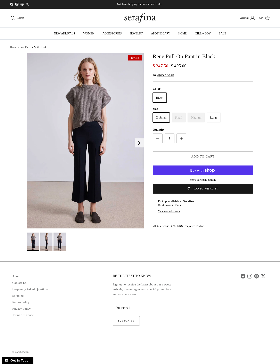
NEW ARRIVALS (64, 33)
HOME (182, 33)
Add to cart (202, 156)
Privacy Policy (21, 308)
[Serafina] (140, 18)
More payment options (203, 179)
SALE (222, 33)
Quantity (159, 129)
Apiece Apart (165, 74)
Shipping (18, 295)
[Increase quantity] (181, 138)
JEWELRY (136, 33)
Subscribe (126, 320)
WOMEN (88, 33)
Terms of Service (23, 315)
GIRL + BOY (203, 33)
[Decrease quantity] (158, 138)
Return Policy (21, 302)
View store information (169, 211)
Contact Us (19, 282)
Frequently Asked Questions (30, 289)
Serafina (24, 351)
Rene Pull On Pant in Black (33, 47)
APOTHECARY (160, 33)
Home (13, 47)
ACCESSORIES (112, 33)
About (16, 276)
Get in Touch (19, 360)
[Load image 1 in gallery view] (85, 140)
